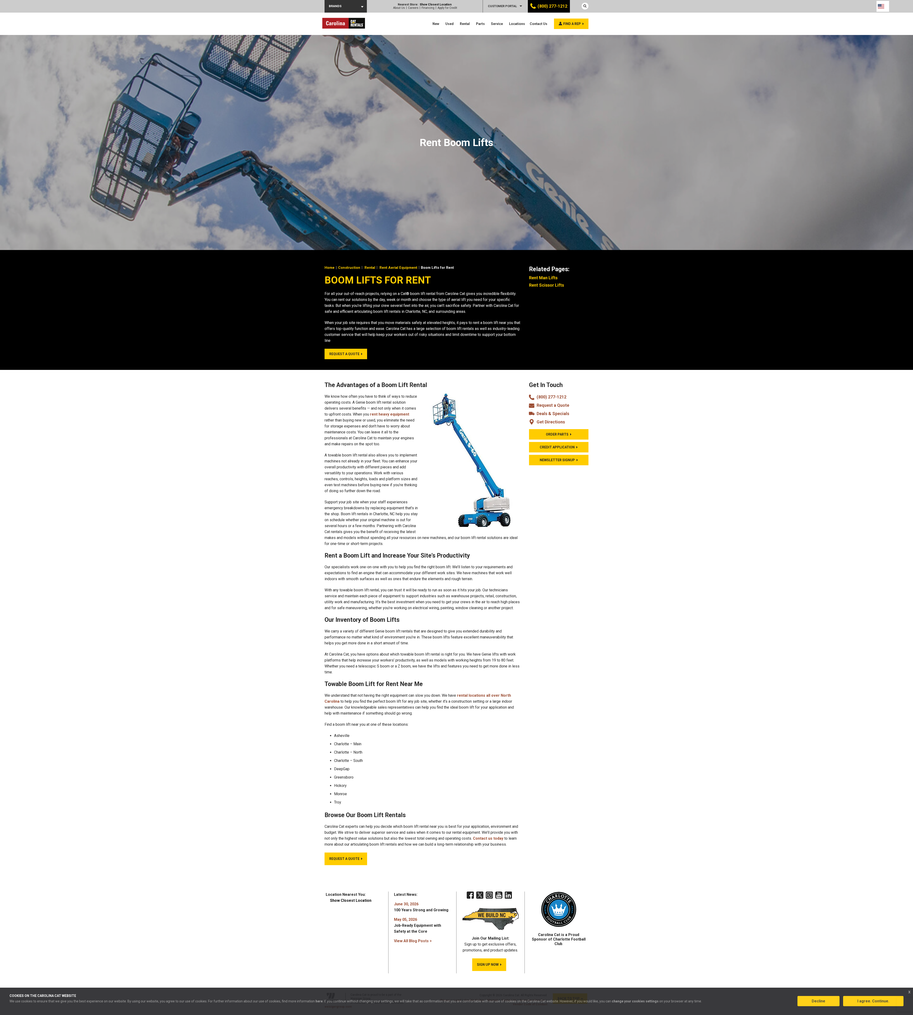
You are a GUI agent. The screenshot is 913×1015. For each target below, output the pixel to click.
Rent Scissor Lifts (546, 285)
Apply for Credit (447, 8)
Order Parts (557, 434)
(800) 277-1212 (552, 6)
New (435, 24)
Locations (517, 24)
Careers (413, 8)
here (319, 1001)
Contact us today (488, 838)
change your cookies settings (635, 1001)
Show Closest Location (436, 4)
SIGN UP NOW (488, 964)
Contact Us (538, 24)
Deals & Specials (553, 413)
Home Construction (342, 267)
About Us (399, 8)
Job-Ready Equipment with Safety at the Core (417, 925)
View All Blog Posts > (413, 941)
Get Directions (551, 421)
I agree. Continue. (873, 1001)
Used (449, 24)
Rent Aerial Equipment (398, 267)
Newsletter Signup (557, 460)
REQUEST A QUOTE (344, 354)
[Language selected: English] (882, 6)
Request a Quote (553, 405)
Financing (428, 8)
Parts (480, 24)
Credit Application (557, 447)
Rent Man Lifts (543, 277)
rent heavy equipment (389, 414)
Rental (465, 24)
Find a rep (572, 24)
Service (497, 24)
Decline (818, 1001)
